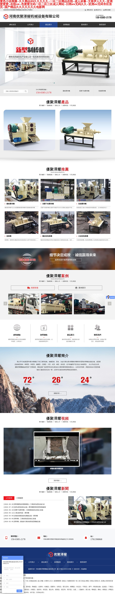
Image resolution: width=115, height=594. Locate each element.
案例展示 (84, 25)
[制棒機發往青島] (23, 304)
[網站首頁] (31, 19)
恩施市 (81, 589)
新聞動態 (66, 25)
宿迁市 (63, 589)
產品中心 (99, 10)
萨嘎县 (111, 589)
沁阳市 (40, 587)
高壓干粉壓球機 (84, 91)
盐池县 (104, 587)
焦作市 (26, 592)
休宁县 (32, 592)
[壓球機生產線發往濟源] (89, 304)
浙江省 (88, 589)
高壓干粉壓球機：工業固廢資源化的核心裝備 (23, 510)
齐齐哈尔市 (39, 592)
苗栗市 (52, 587)
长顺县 (46, 587)
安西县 (57, 589)
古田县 (59, 587)
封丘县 (78, 587)
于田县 (84, 587)
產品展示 (48, 25)
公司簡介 (30, 25)
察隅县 (72, 587)
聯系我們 (102, 25)
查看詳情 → (57, 393)
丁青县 (110, 587)
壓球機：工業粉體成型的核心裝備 (20, 519)
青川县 (69, 589)
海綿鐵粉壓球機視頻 (57, 469)
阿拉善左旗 (96, 587)
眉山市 (51, 589)
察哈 (99, 589)
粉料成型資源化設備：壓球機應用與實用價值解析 (25, 507)
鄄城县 (34, 587)
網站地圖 (108, 10)
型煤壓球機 (102, 91)
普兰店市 (65, 587)
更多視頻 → (57, 480)
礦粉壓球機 (66, 91)
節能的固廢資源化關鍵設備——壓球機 (21, 516)
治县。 (75, 589)
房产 (90, 587)
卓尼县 (45, 589)
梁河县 (28, 587)
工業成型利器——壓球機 (16, 513)
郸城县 (94, 589)
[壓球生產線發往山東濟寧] (56, 304)
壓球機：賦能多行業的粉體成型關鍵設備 (22, 521)
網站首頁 (90, 10)
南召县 (26, 589)
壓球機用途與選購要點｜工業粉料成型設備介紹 (24, 504)
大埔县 (33, 589)
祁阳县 (104, 589)
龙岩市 (39, 589)
